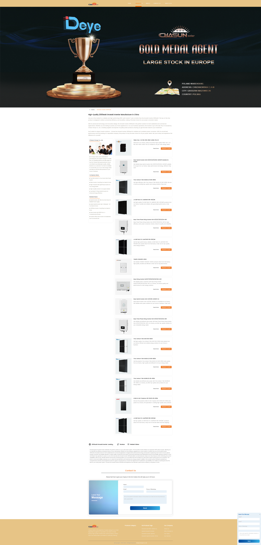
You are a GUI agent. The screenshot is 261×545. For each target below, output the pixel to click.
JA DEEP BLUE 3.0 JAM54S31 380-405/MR (144, 200)
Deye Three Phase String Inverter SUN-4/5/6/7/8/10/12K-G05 (150, 219)
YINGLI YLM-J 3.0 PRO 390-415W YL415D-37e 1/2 (146, 140)
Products (138, 3)
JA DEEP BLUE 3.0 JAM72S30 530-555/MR (144, 239)
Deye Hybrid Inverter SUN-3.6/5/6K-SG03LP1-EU (146, 299)
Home (129, 3)
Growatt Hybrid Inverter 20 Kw (150, 536)
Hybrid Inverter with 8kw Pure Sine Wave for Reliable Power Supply (100, 201)
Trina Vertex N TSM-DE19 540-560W (143, 339)
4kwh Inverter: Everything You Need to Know (100, 182)
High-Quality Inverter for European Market (100, 189)
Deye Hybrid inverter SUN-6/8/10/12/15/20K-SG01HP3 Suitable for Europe (151, 161)
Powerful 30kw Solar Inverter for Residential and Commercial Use (100, 217)
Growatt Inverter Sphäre (148, 533)
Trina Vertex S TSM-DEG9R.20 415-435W (144, 378)
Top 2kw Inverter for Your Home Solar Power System (100, 179)
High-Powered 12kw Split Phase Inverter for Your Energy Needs (99, 185)
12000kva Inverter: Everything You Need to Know (99, 209)
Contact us (157, 3)
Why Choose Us (168, 531)
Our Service (167, 536)
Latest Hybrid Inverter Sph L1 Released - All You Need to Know (99, 205)
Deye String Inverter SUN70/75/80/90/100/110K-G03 (147, 279)
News (147, 3)
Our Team (167, 534)
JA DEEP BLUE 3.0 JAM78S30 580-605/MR (144, 418)
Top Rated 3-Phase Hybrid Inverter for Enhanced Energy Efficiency (98, 192)
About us (167, 3)
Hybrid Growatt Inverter (148, 531)
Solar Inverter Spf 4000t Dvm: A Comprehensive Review (97, 213)
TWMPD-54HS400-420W (140, 259)
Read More (156, 148)
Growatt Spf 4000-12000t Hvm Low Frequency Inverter (150, 529)
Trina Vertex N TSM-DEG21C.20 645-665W (144, 180)
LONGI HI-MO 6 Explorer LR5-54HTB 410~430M (145, 398)
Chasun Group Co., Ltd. (141, 543)
